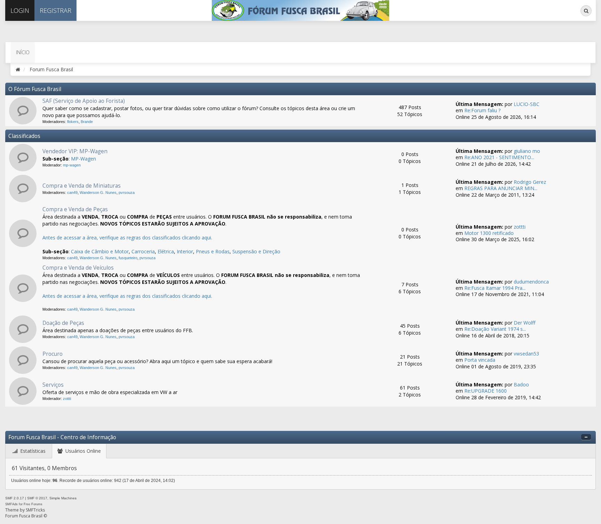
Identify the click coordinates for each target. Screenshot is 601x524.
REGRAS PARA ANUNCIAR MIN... (500, 188)
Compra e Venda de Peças (75, 209)
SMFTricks (35, 510)
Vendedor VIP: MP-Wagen (74, 151)
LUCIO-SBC (526, 104)
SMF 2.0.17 (14, 498)
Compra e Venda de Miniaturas (81, 185)
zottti (520, 226)
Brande (87, 122)
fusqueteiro (128, 258)
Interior (185, 251)
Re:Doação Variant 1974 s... (495, 329)
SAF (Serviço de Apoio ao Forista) (83, 101)
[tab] (29, 451)
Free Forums (33, 504)
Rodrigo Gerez (530, 182)
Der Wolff (524, 322)
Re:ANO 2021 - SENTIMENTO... (499, 157)
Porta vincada (479, 360)
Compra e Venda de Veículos (78, 267)
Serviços (53, 384)
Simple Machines (63, 498)
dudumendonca (531, 281)
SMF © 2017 (37, 498)
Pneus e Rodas (213, 251)
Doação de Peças (63, 323)
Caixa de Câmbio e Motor (100, 251)
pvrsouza (127, 192)
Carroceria (143, 251)
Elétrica (166, 251)
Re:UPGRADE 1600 (485, 390)
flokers (73, 122)
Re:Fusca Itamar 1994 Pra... (495, 288)
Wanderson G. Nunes (98, 192)
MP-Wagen (83, 158)
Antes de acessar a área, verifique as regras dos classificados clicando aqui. (127, 237)
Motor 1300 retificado (489, 233)
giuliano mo (527, 151)
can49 (72, 192)
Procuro (52, 354)
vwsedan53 (526, 353)
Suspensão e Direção (256, 251)
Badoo (521, 384)
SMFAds (11, 504)
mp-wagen (72, 165)
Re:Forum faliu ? (482, 110)
